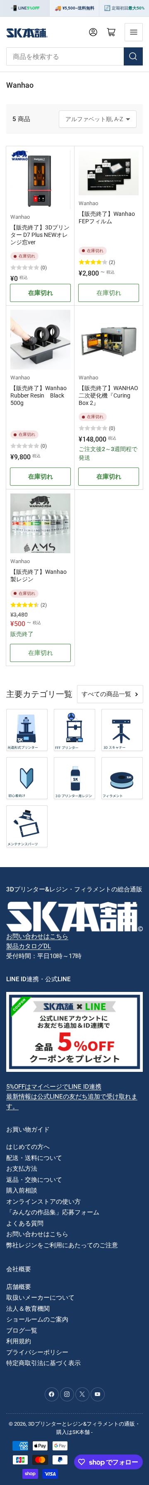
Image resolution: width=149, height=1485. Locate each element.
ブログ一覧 (21, 1330)
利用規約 (18, 1341)
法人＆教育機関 (28, 1308)
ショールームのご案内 (37, 1319)
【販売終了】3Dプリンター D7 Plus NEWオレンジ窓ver (40, 235)
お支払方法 (21, 1168)
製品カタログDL (28, 946)
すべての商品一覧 (106, 694)
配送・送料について (34, 1158)
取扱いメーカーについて (40, 1297)
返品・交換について (34, 1179)
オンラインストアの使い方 (43, 1201)
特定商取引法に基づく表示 (43, 1363)
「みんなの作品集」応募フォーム (52, 1212)
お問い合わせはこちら (37, 936)
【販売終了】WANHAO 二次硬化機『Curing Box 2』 (108, 395)
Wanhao (20, 217)
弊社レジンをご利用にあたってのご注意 (62, 1245)
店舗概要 (18, 1287)
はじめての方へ (28, 1147)
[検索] (133, 56)
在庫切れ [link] (108, 293)
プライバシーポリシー (37, 1352)
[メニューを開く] (134, 32)
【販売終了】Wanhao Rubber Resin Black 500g (38, 395)
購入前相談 (21, 1190)
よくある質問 (24, 1223)
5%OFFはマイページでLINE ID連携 (53, 1086)
